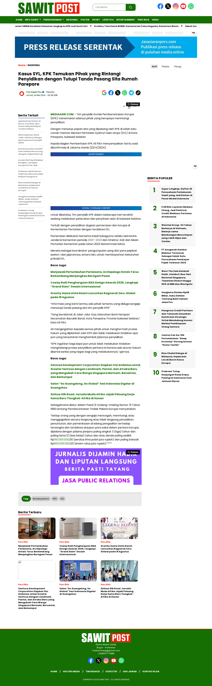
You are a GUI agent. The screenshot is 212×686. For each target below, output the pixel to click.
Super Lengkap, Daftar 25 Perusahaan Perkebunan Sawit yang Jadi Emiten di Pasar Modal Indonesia (176, 193)
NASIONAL (72, 19)
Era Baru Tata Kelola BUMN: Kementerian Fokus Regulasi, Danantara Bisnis (125, 26)
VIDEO (155, 19)
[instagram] (176, 8)
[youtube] (183, 8)
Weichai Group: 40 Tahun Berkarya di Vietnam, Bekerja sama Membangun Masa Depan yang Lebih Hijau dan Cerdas (176, 233)
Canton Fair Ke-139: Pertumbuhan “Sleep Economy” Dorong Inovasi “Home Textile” (176, 340)
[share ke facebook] (111, 94)
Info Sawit (32, 19)
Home (19, 19)
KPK (55, 498)
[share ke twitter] (118, 94)
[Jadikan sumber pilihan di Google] (105, 94)
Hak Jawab (130, 671)
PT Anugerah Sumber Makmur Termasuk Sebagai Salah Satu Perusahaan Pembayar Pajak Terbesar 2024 (175, 256)
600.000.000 (62, 443)
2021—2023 (95, 240)
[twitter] (168, 8)
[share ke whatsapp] (125, 94)
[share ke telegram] (132, 94)
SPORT (96, 19)
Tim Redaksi (93, 671)
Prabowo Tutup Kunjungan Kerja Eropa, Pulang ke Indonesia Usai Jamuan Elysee (176, 376)
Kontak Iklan (150, 671)
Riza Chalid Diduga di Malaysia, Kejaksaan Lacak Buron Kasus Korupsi (174, 358)
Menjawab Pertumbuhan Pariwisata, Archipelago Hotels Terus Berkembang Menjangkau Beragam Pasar (95, 274)
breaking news (41, 498)
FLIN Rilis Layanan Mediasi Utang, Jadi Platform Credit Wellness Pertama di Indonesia (176, 211)
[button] (124, 106)
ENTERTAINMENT (125, 19)
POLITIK (85, 19)
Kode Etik (111, 671)
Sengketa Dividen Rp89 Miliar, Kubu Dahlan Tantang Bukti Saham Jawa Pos (175, 297)
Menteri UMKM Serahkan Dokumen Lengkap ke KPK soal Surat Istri (39, 26)
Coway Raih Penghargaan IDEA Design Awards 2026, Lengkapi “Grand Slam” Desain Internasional (94, 284)
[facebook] (161, 8)
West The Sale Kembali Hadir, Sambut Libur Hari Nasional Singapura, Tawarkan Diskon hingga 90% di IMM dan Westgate (176, 278)
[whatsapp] (191, 8)
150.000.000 (61, 439)
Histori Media (71, 671)
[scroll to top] (203, 681)
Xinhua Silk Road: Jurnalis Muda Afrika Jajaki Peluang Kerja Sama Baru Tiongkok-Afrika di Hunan (93, 396)
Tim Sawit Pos (34, 92)
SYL (62, 498)
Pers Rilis (143, 19)
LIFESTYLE (108, 19)
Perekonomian (52, 19)
